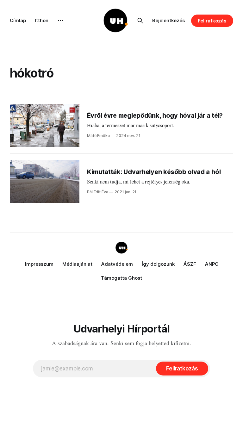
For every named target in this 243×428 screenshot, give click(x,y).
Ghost (135, 278)
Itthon (41, 20)
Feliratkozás (212, 21)
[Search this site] (140, 21)
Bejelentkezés (168, 20)
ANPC (211, 264)
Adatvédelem (117, 264)
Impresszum (39, 264)
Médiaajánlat (77, 264)
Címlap (18, 20)
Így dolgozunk (158, 264)
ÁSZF (190, 264)
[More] (60, 21)
